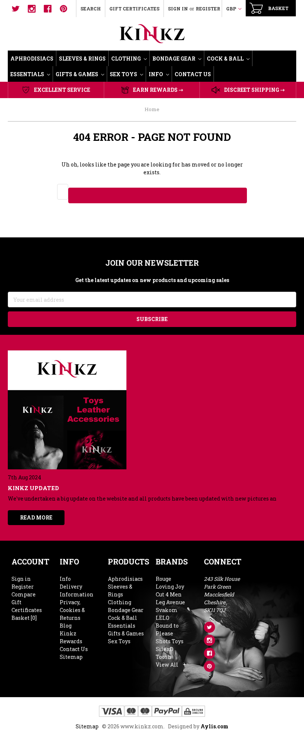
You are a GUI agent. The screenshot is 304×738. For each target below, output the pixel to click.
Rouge (163, 578)
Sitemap (71, 656)
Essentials (27, 74)
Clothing (126, 58)
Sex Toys (124, 74)
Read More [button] (36, 517)
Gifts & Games (77, 74)
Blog (66, 625)
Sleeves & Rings (82, 58)
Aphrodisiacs (31, 58)
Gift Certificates (134, 9)
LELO (162, 617)
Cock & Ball (226, 58)
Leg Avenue (170, 602)
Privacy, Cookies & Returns (72, 610)
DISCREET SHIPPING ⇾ (254, 89)
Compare (23, 594)
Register (208, 9)
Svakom (167, 610)
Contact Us (193, 74)
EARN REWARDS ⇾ (158, 89)
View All (167, 664)
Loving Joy (170, 586)
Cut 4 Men (169, 594)
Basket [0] (24, 617)
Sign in (178, 9)
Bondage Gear (174, 58)
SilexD (165, 649)
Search (90, 9)
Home (152, 109)
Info (156, 74)
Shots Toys (170, 641)
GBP (231, 9)
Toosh (163, 656)
